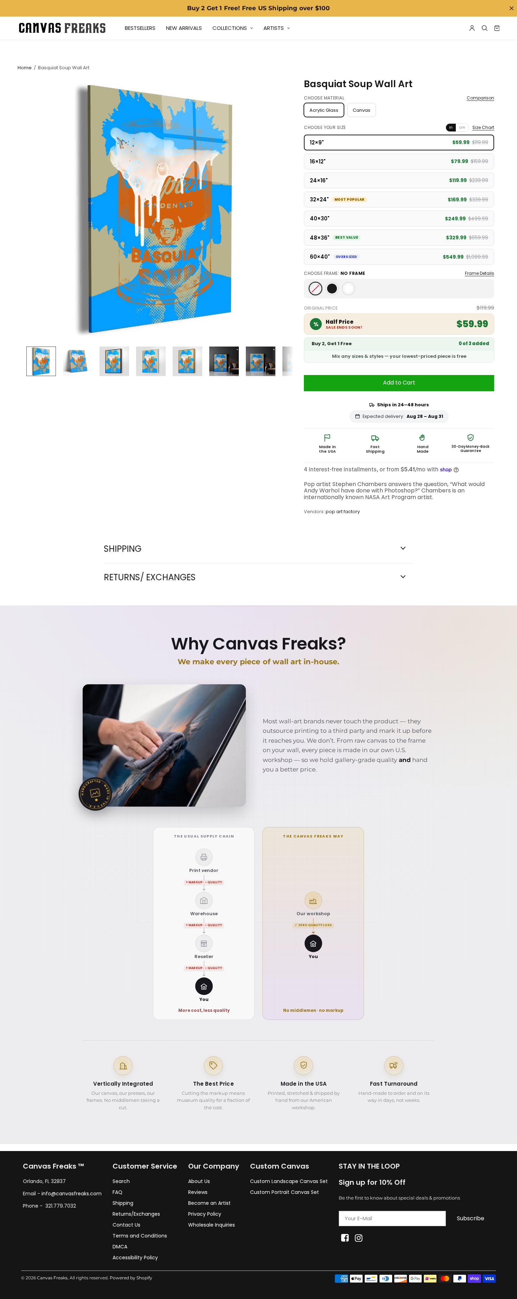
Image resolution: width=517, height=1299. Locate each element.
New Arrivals (184, 28)
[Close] (511, 8)
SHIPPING (122, 549)
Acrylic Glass (323, 110)
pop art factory (343, 511)
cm (462, 127)
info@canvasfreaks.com (72, 1193)
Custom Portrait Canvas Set (284, 1192)
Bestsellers (140, 28)
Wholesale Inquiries (211, 1224)
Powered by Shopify (131, 1277)
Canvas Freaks (52, 1277)
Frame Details (479, 273)
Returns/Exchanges (136, 1213)
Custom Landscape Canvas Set (289, 1181)
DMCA (120, 1246)
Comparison (480, 98)
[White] (348, 288)
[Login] (472, 28)
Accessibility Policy (135, 1257)
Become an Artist (209, 1203)
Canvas (361, 110)
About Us (199, 1181)
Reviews (198, 1192)
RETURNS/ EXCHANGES (150, 577)
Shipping (123, 1203)
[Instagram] (358, 1238)
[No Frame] (315, 288)
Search (121, 1181)
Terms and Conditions (140, 1235)
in (451, 127)
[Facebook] (344, 1238)
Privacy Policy (204, 1213)
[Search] (484, 28)
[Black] (332, 288)
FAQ (117, 1192)
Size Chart (483, 127)
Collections (229, 28)
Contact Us (126, 1224)
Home (25, 67)
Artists (273, 28)
